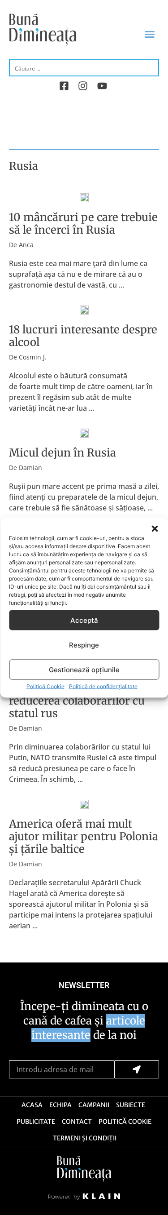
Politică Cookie (45, 686)
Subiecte (130, 1105)
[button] (154, 528)
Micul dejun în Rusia (62, 453)
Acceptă (84, 620)
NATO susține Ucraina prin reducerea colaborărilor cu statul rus (79, 700)
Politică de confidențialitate (103, 686)
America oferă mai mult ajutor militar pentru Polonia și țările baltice (83, 836)
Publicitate (36, 1121)
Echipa (60, 1105)
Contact (77, 1121)
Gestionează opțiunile (84, 669)
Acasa (32, 1105)
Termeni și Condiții (84, 1138)
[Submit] (136, 1069)
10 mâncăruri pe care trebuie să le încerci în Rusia (83, 223)
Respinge (84, 644)
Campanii (93, 1105)
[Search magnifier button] (151, 67)
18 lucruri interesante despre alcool (83, 336)
